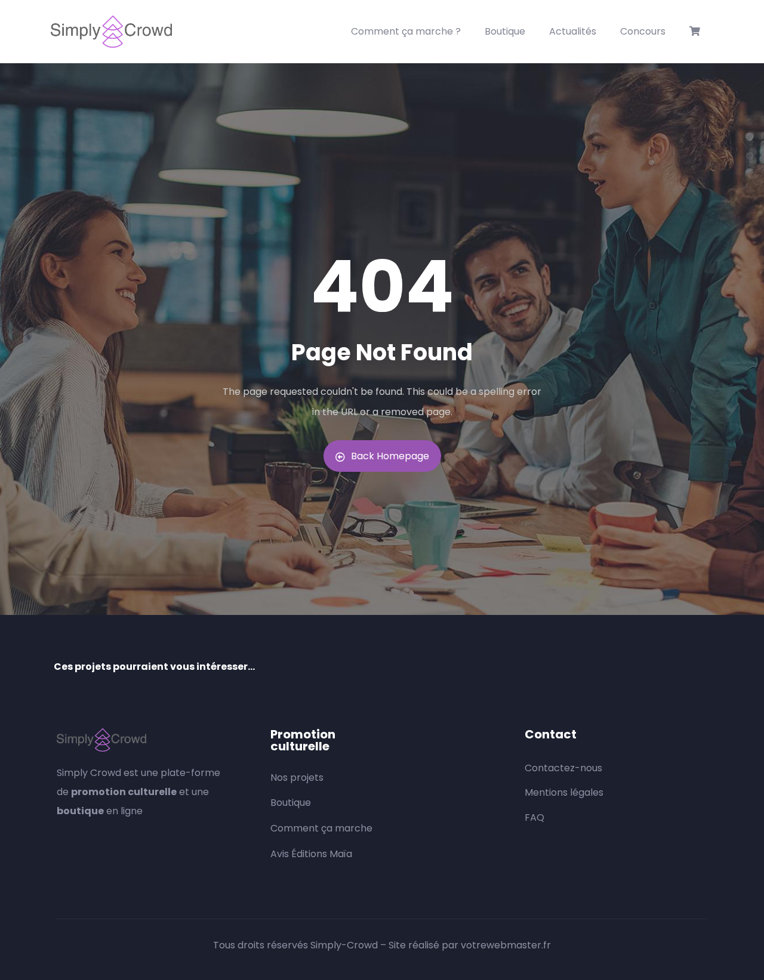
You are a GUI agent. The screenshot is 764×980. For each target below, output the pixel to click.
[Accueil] (111, 32)
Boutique (505, 31)
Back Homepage (390, 456)
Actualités (572, 31)
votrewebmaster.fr (506, 945)
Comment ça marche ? (406, 31)
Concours (643, 31)
